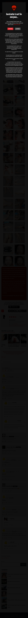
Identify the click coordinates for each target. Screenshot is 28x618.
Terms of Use (17, 24)
